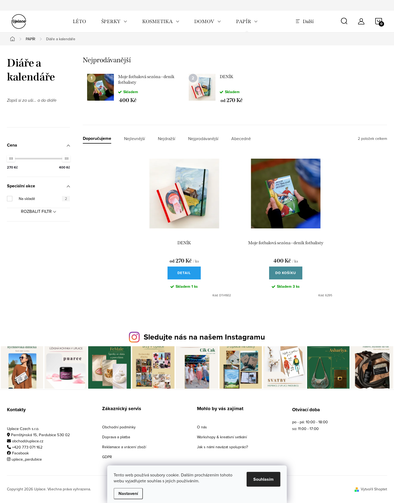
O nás (202, 427)
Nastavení (128, 493)
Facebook (20, 453)
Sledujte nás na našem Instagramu (204, 336)
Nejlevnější (134, 138)
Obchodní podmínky (119, 427)
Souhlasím (263, 479)
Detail (184, 272)
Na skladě (43, 198)
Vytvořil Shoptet (374, 489)
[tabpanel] (133, 88)
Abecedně (241, 138)
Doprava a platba (116, 437)
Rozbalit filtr (36, 211)
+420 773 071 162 (27, 447)
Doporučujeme (97, 138)
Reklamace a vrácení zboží (124, 447)
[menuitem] (79, 21)
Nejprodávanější (203, 138)
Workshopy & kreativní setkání (222, 437)
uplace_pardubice (27, 459)
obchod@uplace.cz (27, 441)
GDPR (107, 457)
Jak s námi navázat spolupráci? (222, 447)
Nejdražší (166, 138)
